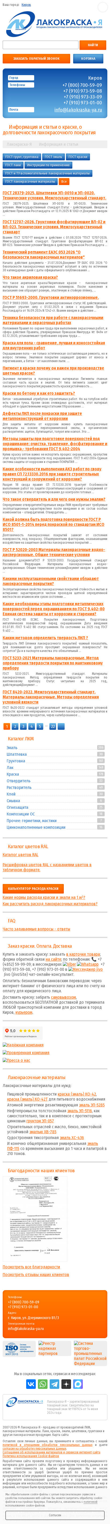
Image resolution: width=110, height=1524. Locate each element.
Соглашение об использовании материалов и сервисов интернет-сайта (51, 1452)
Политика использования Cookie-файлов (31, 1456)
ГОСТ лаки (13, 165)
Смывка (13, 800)
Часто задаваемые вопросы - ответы (36, 928)
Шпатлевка (17, 754)
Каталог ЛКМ (21, 739)
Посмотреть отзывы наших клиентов (36, 1274)
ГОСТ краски (78, 157)
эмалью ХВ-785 (42, 1131)
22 (53, 726)
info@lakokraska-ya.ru (78, 110)
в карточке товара (83, 954)
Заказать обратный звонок (36, 59)
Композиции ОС (21, 814)
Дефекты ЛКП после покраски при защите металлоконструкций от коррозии (42, 416)
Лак (10, 767)
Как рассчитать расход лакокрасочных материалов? (50, 903)
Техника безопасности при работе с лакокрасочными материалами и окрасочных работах (53, 320)
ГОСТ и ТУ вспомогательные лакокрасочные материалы (47, 173)
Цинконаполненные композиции (36, 827)
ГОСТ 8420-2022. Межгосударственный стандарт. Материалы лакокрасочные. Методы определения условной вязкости (51, 697)
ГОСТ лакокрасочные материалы (30, 181)
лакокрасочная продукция (32, 1435)
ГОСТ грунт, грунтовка (21, 157)
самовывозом (63, 997)
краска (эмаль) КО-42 (77, 1094)
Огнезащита (17, 807)
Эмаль (12, 747)
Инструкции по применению (48, 165)
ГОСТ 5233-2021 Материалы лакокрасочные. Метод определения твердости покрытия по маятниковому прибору (53, 663)
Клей (11, 794)
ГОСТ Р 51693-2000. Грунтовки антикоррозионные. (51, 297)
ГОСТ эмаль (53, 157)
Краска (13, 774)
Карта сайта (60, 1435)
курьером (23, 1012)
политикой (90, 1502)
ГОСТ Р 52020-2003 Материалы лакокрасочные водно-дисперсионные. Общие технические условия (54, 552)
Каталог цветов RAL (28, 846)
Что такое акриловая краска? (30, 277)
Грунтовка (16, 760)
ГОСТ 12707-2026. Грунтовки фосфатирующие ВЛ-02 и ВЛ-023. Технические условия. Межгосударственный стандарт (54, 226)
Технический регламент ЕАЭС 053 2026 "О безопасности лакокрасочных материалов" (44, 255)
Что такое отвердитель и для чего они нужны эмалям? (54, 499)
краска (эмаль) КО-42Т (27, 1099)
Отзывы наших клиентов (35, 1219)
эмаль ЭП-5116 (79, 1110)
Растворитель (19, 787)
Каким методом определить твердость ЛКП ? (45, 637)
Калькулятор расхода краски (33, 889)
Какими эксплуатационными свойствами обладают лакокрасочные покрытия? (51, 581)
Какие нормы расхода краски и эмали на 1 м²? (44, 897)
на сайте (53, 959)
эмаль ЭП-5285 (92, 1104)
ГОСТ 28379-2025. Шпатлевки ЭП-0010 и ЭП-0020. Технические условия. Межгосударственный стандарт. (54, 195)
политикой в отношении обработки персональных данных (47, 1445)
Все (64, 181)
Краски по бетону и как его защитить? (39, 393)
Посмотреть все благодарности (31, 1266)
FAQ (11, 921)
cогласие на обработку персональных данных (34, 1448)
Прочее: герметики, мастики (32, 820)
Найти (93, 45)
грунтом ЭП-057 (40, 1120)
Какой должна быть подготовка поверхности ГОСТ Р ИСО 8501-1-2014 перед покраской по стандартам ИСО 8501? (53, 524)
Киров (26, 5)
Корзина (88, 59)
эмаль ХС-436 (72, 1137)
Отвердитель (18, 780)
